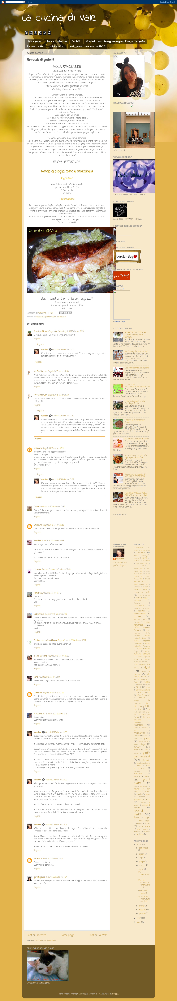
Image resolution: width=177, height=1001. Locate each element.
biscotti (144, 558)
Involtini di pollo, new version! (136, 351)
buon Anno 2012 (142, 563)
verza (138, 829)
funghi (148, 687)
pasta (147, 738)
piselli (139, 765)
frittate (139, 687)
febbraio (142, 909)
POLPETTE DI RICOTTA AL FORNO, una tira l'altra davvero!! (135, 335)
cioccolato (141, 611)
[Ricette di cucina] (121, 279)
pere (146, 750)
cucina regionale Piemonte (142, 645)
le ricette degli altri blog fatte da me (142, 705)
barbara (37, 858)
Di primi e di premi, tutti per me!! (144, 899)
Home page (34, 41)
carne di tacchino (144, 595)
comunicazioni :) (140, 613)
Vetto (36, 677)
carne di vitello (141, 597)
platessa (137, 771)
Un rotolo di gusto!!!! (142, 892)
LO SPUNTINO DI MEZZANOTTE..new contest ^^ (137, 385)
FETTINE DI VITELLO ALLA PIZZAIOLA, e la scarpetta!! (136, 494)
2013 (139, 844)
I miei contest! (56, 46)
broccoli (137, 560)
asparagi (144, 555)
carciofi (145, 587)
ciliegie (136, 608)
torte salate (61, 316)
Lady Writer (39, 614)
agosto (142, 854)
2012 (139, 918)
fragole (147, 685)
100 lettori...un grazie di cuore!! (137, 438)
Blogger (115, 994)
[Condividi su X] (65, 312)
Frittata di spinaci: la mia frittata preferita (135, 402)
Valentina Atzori (118, 289)
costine (136, 619)
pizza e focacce (142, 767)
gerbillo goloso (39, 877)
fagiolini (147, 682)
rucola (139, 794)
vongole (145, 829)
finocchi (139, 685)
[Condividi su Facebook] (68, 312)
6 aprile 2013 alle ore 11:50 (58, 371)
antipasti (141, 552)
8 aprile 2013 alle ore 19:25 (52, 858)
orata (136, 739)
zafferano (147, 832)
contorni (138, 616)
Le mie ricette (35, 46)
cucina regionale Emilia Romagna (142, 633)
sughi (147, 818)
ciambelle (137, 603)
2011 (139, 922)
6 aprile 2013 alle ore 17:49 (50, 593)
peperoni (137, 750)
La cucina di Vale (59, 18)
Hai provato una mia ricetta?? (87, 46)
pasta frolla (143, 742)
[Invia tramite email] (60, 312)
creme (144, 619)
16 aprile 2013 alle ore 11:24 (56, 877)
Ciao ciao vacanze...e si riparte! (137, 368)
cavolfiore (137, 600)
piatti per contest (142, 755)
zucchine (139, 834)
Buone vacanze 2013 (141, 584)
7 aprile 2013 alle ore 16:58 (58, 656)
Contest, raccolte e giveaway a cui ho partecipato (115, 41)
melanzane (138, 725)
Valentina (44, 349)
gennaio (142, 913)
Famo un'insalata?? (143, 874)
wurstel (137, 832)
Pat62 (36, 593)
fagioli (136, 682)
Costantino (38, 506)
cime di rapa (145, 608)
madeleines (138, 722)
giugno (142, 861)
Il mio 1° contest (143, 692)
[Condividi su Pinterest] (70, 312)
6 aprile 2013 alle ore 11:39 (73, 331)
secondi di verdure (142, 806)
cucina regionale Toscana (142, 660)
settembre (143, 848)
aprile (141, 869)
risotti (147, 791)
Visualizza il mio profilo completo (120, 564)
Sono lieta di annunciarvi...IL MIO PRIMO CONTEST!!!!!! (136, 475)
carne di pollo (142, 592)
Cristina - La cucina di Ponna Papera (49, 640)
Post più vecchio (98, 935)
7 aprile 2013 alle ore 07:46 (56, 614)
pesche (136, 753)
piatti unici (145, 760)
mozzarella (40, 316)
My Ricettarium (40, 371)
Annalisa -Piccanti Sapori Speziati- (48, 331)
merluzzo (137, 730)
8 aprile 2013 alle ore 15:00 (56, 779)
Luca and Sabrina (41, 569)
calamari (137, 587)
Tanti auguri (144, 820)
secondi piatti (139, 813)
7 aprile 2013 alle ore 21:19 (49, 677)
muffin (137, 735)
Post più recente (36, 935)
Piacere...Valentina (56, 41)
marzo (142, 906)
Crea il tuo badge (119, 321)
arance (136, 555)
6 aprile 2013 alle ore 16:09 (53, 540)
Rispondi (37, 338)
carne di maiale (140, 589)
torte (147, 823)
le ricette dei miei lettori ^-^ (142, 712)
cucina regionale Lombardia (142, 642)
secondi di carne (142, 799)
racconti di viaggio (141, 786)
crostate (137, 622)
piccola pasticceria (143, 763)
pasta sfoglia (50, 316)
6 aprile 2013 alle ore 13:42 (54, 506)
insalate (142, 697)
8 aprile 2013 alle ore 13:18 (56, 713)
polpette (137, 776)
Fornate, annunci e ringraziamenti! (144, 884)
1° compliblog (138, 548)
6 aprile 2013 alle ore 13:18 (62, 415)
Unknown (38, 448)
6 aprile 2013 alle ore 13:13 (62, 349)
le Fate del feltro (40, 656)
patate (137, 747)
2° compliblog (145, 550)
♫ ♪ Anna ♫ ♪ (39, 713)
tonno (139, 824)
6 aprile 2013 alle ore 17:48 (59, 569)
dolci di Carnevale (140, 679)
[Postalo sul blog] (63, 312)
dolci (147, 667)
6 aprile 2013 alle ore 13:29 (63, 479)
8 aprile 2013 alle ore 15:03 (56, 824)
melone (144, 728)
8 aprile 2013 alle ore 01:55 (53, 692)
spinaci (136, 817)
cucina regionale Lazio (142, 637)
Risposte (40, 344)
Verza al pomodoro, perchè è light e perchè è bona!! (136, 456)
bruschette (146, 561)
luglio (141, 857)
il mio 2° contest (143, 695)
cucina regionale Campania (142, 629)
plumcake (138, 773)
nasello (145, 736)
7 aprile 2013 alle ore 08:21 (75, 640)
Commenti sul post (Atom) (46, 940)
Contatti (76, 41)
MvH (99, 994)
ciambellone (139, 605)
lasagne (136, 701)
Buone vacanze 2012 (142, 580)
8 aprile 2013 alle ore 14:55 (56, 732)
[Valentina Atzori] (121, 319)
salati (148, 794)
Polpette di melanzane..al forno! (135, 421)
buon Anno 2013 (139, 566)
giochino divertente (143, 690)
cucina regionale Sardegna (142, 652)
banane (136, 558)
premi (147, 776)
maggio (142, 865)
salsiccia (142, 797)
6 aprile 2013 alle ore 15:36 (53, 525)
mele (136, 728)
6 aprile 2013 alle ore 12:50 (53, 448)
